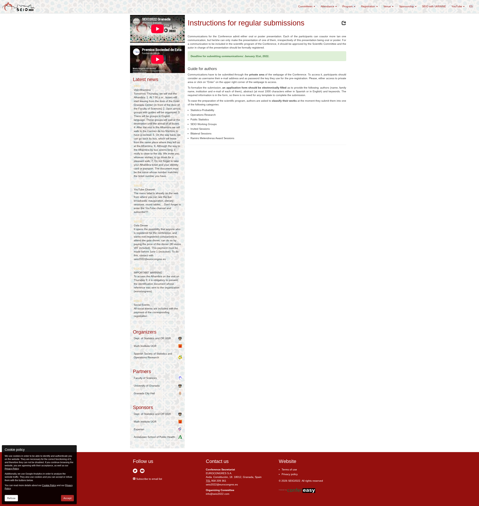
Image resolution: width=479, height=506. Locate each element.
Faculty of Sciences (145, 377)
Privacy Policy (12, 468)
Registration (368, 6)
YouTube (457, 6)
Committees (305, 6)
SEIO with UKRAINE (434, 6)
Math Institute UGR (145, 345)
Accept (67, 498)
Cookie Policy (49, 485)
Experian (139, 429)
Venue (387, 6)
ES (471, 6)
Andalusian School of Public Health (154, 436)
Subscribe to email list (148, 478)
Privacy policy (290, 474)
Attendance (328, 6)
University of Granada (147, 385)
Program (347, 6)
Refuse (11, 498)
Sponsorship (407, 6)
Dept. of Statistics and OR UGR (152, 338)
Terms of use (289, 469)
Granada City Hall (144, 393)
